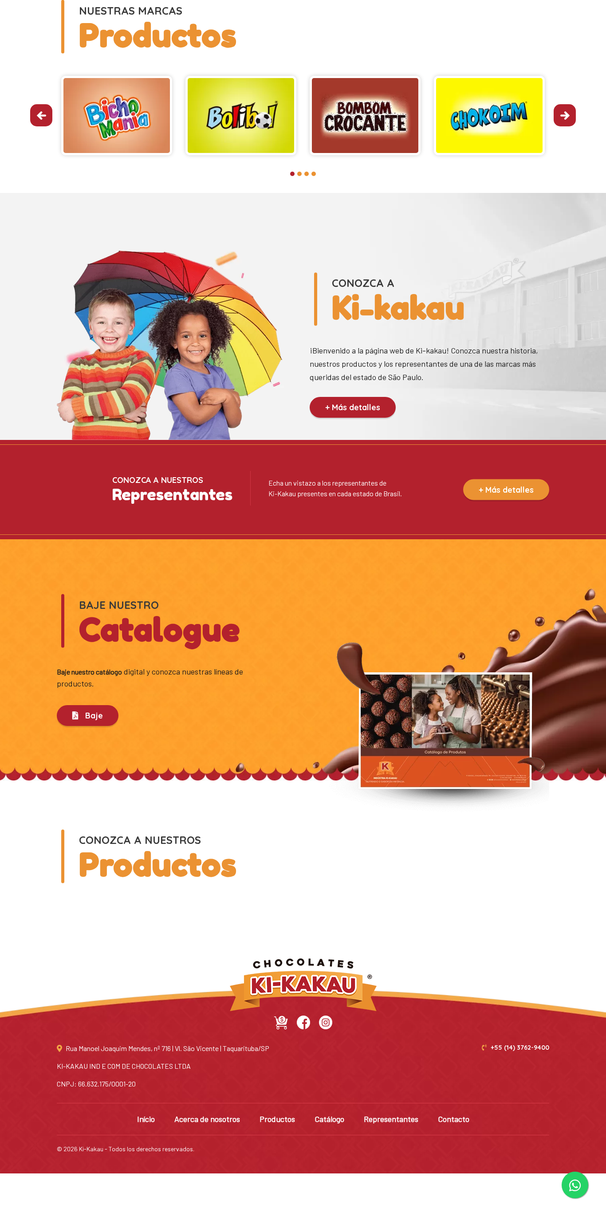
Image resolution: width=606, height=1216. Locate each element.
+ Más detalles (352, 407)
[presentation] (41, 115)
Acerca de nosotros (207, 1119)
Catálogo (329, 1119)
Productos (277, 1119)
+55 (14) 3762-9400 (519, 1047)
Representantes (391, 1119)
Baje (93, 715)
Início (146, 1119)
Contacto (453, 1119)
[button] (292, 174)
